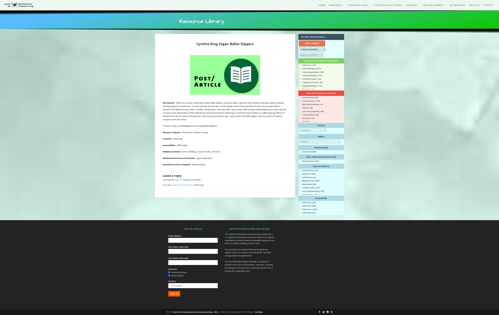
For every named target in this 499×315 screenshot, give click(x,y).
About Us (474, 5)
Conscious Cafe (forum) (388, 5)
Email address (174, 236)
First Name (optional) (178, 247)
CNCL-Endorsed (310, 161)
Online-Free (309, 209)
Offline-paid (309, 206)
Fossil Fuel (308, 118)
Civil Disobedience (311, 69)
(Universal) (309, 152)
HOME (322, 5)
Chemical (307, 108)
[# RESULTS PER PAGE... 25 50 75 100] (312, 49)
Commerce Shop (310, 188)
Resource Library (433, 5)
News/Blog (335, 5)
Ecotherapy (307, 89)
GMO (305, 122)
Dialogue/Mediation (312, 86)
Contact (488, 5)
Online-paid (309, 213)
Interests (172, 269)
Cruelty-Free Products (312, 82)
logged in (179, 179)
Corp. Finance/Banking (313, 111)
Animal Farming (310, 98)
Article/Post (308, 174)
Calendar (411, 5)
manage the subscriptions (181, 185)
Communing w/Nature (312, 72)
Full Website (309, 195)
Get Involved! (457, 5)
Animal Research (310, 101)
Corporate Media (310, 115)
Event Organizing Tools (313, 191)
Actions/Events (310, 170)
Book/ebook (309, 184)
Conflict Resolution (311, 79)
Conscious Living (358, 5)
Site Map (259, 312)
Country (172, 281)
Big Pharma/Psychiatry (312, 104)
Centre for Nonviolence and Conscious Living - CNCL (195, 312)
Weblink (167, 126)
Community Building (312, 76)
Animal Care (309, 65)
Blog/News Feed (310, 181)
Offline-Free (309, 203)
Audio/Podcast (309, 177)
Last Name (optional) (178, 258)
